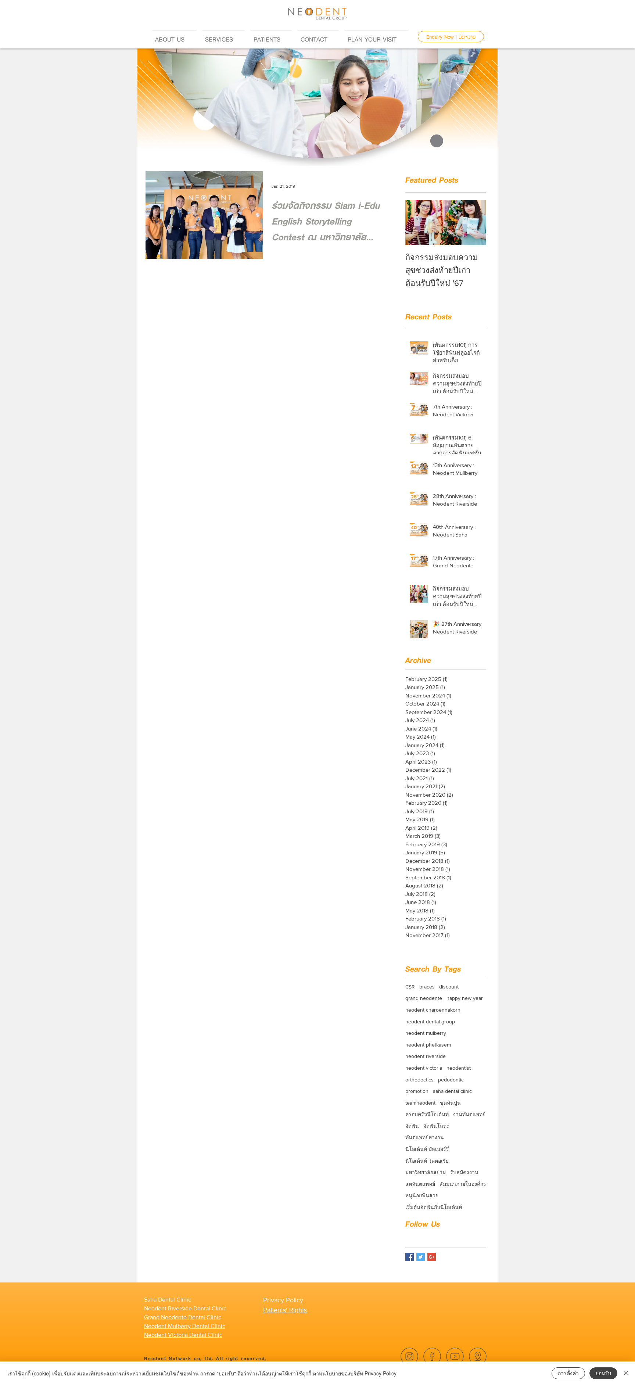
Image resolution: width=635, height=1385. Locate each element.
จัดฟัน (412, 1126)
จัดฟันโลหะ (436, 1126)
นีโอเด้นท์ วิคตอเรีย (427, 1161)
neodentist (458, 1068)
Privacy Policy (381, 1373)
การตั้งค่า (568, 1373)
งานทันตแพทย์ (469, 1114)
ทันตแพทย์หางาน (424, 1137)
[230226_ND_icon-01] (432, 1356)
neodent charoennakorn (432, 1010)
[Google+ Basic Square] (431, 1257)
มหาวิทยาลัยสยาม (425, 1172)
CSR (410, 987)
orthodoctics (419, 1080)
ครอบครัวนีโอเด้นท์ (427, 1114)
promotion (416, 1091)
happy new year (464, 998)
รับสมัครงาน (464, 1172)
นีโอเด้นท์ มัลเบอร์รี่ (427, 1149)
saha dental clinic (452, 1091)
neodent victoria (423, 1068)
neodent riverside (425, 1056)
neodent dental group (430, 1022)
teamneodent (420, 1103)
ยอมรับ (603, 1373)
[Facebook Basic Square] (409, 1257)
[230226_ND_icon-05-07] (455, 1356)
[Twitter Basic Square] (420, 1257)
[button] (174, 36)
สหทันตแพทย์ (420, 1184)
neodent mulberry (425, 1033)
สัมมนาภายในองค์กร (463, 1184)
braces (427, 987)
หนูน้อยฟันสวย (421, 1195)
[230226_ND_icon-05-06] (478, 1356)
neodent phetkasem (428, 1045)
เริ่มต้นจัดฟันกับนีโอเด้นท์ (433, 1207)
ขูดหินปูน (450, 1103)
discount (449, 987)
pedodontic (451, 1080)
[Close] (626, 1373)
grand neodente (423, 998)
